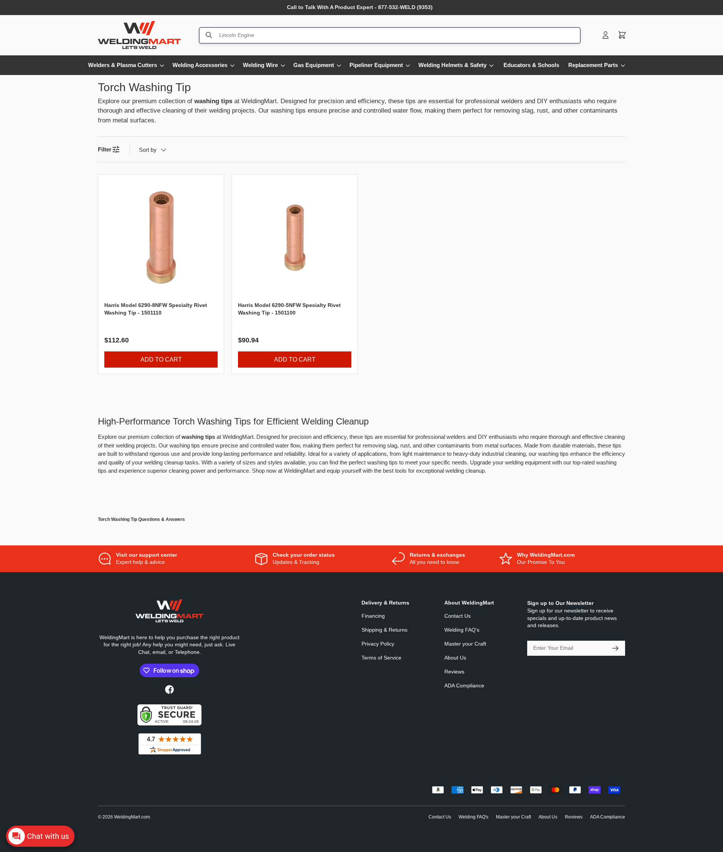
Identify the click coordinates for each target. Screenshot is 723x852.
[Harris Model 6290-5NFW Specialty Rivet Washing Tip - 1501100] (294, 237)
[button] (622, 35)
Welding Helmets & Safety (452, 64)
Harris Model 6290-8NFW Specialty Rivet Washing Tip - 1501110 (155, 309)
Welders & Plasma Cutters (122, 64)
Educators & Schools (531, 64)
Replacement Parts (593, 64)
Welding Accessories (199, 64)
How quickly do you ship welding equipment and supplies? (182, 646)
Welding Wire (260, 64)
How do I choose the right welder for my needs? (166, 811)
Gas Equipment (313, 64)
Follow (104, 580)
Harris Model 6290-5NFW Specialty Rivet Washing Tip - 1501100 (289, 309)
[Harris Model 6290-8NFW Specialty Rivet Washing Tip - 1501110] (161, 237)
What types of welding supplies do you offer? (162, 721)
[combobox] (390, 35)
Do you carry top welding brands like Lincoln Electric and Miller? (189, 571)
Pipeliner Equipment (376, 64)
